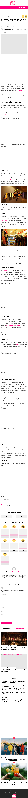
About (6, 792)
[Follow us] (26, 3)
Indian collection (9, 179)
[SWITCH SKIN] (19, 7)
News (2, 645)
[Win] (26, 16)
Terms (25, 792)
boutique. (5, 115)
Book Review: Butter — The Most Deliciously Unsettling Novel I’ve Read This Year (13, 689)
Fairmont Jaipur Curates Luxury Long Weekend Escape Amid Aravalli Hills (14, 682)
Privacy (21, 792)
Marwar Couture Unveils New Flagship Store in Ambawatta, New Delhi (14, 648)
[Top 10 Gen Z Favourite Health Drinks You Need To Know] (14, 771)
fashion (18, 344)
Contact (16, 792)
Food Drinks (14, 780)
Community (11, 792)
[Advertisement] (14, 69)
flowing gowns (4, 220)
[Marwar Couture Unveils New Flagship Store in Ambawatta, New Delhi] (14, 639)
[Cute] (23, 16)
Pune (2, 496)
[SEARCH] (26, 7)
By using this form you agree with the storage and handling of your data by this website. (14, 620)
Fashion (11, 667)
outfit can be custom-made (13, 325)
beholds (6, 270)
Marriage (15, 645)
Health (9, 780)
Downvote (21, 516)
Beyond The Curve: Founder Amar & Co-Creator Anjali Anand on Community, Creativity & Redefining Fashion (14, 759)
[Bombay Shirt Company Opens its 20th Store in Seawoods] (14, 661)
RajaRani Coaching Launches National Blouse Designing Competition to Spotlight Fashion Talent (13, 701)
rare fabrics (6, 109)
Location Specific (18, 629)
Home (2, 792)
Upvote (6, 516)
